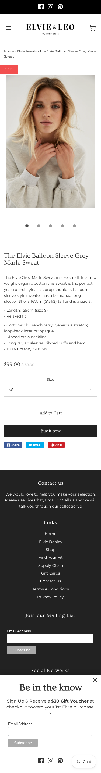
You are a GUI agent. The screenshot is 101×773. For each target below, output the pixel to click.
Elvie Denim (50, 541)
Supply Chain (50, 565)
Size (50, 379)
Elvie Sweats (27, 51)
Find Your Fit (51, 557)
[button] (50, 147)
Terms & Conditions (50, 589)
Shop (50, 549)
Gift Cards (50, 573)
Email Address (19, 631)
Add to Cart (51, 413)
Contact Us (50, 581)
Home (9, 51)
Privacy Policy (50, 596)
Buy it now (51, 431)
